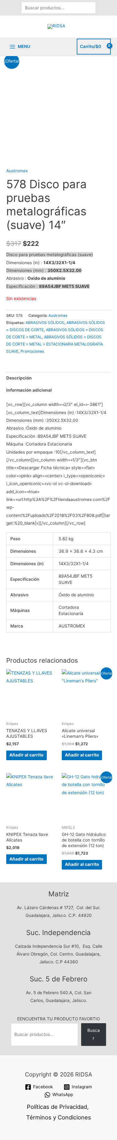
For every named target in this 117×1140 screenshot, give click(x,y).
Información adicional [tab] (29, 390)
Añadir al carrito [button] (26, 754)
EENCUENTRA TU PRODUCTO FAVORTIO (58, 1018)
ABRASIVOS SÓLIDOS (45, 322)
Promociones (32, 351)
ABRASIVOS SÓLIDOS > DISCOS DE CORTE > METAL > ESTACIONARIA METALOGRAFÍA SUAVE (54, 344)
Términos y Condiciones (58, 1117)
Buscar (93, 1034)
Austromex (17, 170)
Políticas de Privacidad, (58, 1106)
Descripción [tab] (19, 377)
